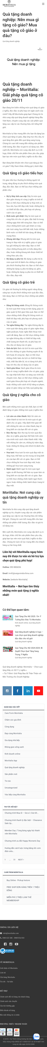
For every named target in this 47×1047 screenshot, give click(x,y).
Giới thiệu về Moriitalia (8, 968)
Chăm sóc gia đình (13, 720)
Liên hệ (3, 973)
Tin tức (8, 781)
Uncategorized (11, 788)
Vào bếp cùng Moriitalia (15, 794)
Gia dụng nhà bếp (12, 740)
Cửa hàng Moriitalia (7, 977)
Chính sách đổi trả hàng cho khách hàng (15, 997)
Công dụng (9, 727)
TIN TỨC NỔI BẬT (10, 807)
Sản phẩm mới (11, 774)
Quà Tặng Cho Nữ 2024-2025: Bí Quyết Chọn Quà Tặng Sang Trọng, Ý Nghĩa (29, 651)
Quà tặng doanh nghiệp (11, 41)
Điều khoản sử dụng (7, 1010)
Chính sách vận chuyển (8, 1001)
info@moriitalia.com (11, 933)
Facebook (17, 690)
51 (14, 860)
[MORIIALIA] (9, 3)
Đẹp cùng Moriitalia (13, 733)
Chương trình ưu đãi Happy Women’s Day (22, 841)
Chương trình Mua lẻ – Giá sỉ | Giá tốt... (22, 813)
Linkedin (28, 690)
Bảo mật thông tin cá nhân (9, 1015)
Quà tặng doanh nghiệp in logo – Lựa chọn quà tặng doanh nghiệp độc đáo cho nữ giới (29, 635)
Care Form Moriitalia (14, 713)
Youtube (38, 690)
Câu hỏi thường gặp (7, 1006)
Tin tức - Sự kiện (6, 982)
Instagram (7, 690)
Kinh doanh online (12, 754)
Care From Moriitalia (13, 872)
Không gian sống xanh (14, 747)
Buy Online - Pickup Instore (18, 880)
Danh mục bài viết (12, 707)
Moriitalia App (11, 760)
